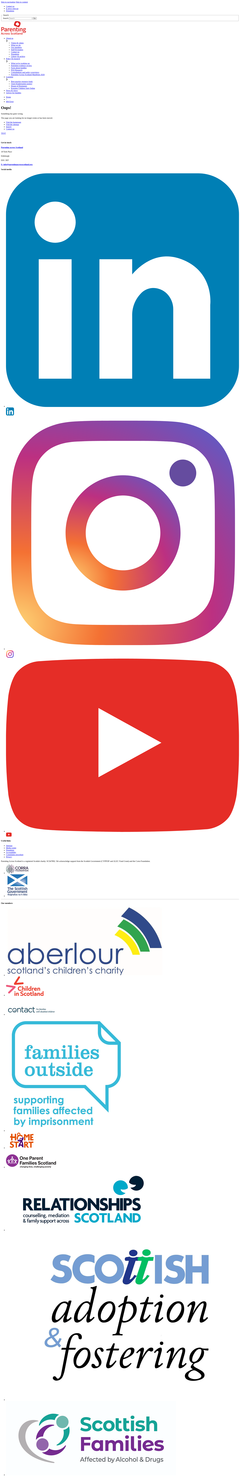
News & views (12, 90)
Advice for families (13, 93)
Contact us (10, 6)
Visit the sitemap (12, 124)
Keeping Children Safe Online (23, 88)
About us (9, 38)
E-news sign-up (12, 9)
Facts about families (19, 68)
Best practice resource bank (22, 81)
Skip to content (22, 2)
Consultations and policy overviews (25, 72)
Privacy (9, 857)
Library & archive (18, 56)
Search (5, 18)
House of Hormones (19, 86)
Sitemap (9, 846)
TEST (3, 133)
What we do (16, 45)
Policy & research (13, 59)
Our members (16, 47)
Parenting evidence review (21, 66)
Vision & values (17, 43)
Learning (9, 77)
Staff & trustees (17, 50)
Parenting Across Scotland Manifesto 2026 (28, 75)
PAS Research (16, 70)
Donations (10, 11)
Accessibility (11, 852)
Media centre (11, 848)
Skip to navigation (8, 2)
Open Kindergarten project (21, 84)
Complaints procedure (14, 855)
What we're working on (20, 63)
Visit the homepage (13, 122)
